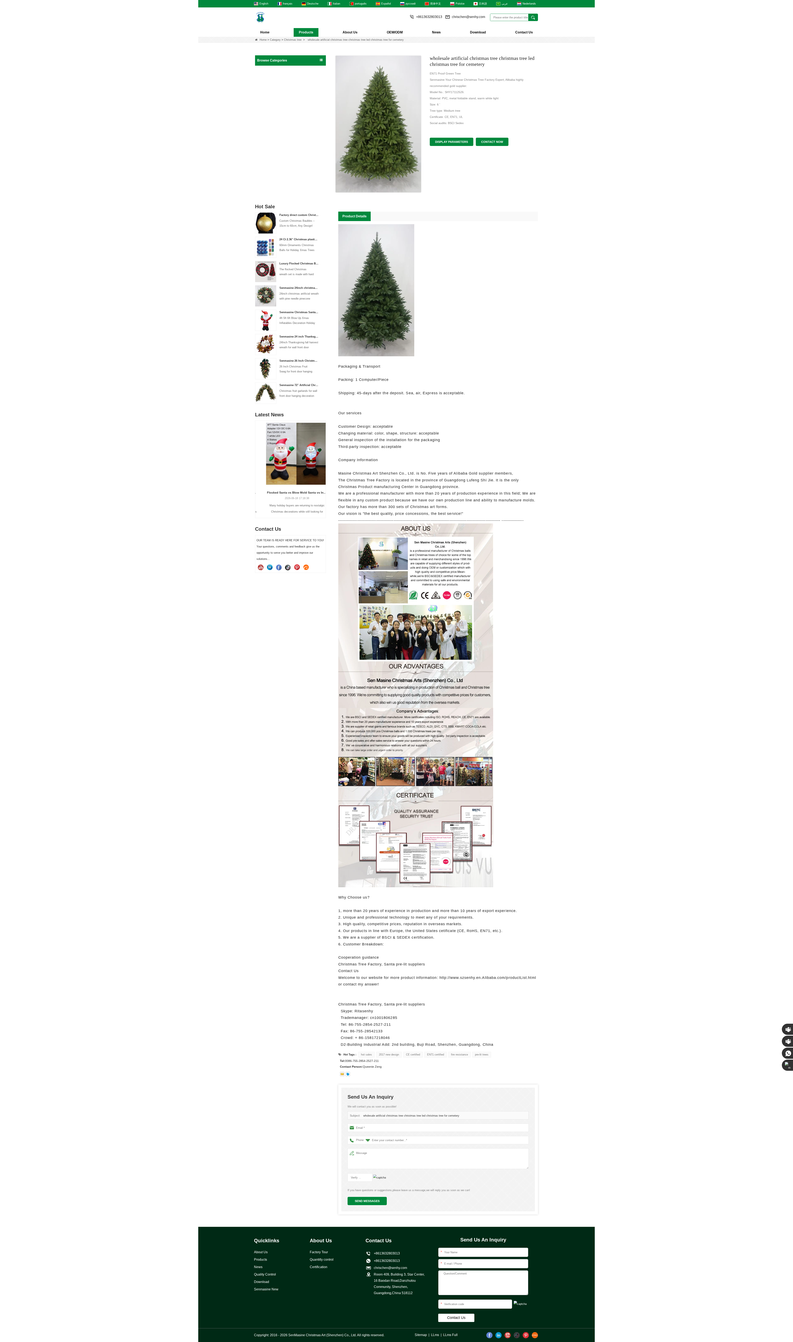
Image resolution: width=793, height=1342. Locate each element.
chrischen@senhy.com (468, 17)
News (436, 32)
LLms (435, 1335)
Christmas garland (270, 95)
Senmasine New (266, 1289)
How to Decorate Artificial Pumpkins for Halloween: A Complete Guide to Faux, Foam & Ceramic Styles (290, 492)
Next (324, 462)
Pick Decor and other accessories (280, 191)
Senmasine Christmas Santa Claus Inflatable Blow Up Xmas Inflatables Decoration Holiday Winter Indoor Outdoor (299, 312)
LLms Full (450, 1335)
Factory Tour (319, 1252)
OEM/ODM (395, 32)
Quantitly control (322, 1259)
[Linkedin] (270, 567)
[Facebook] (279, 567)
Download (478, 32)
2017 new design (389, 1054)
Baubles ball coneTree (272, 130)
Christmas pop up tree (272, 104)
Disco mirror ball (269, 173)
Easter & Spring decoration (275, 165)
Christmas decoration (272, 139)
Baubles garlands (269, 121)
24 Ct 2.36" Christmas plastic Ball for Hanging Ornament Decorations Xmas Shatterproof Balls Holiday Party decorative (299, 239)
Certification (318, 1267)
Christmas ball (267, 69)
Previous (256, 462)
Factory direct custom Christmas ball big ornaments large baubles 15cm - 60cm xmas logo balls (299, 215)
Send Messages (367, 1201)
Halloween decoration (272, 147)
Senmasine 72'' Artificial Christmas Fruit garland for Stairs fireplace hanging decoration (299, 385)
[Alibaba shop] (306, 567)
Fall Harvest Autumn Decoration (279, 156)
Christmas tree (293, 39)
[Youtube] (261, 567)
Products (306, 32)
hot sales (366, 1054)
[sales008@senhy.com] (342, 1074)
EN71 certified (435, 1054)
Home (264, 32)
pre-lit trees (481, 1054)
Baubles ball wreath (271, 113)
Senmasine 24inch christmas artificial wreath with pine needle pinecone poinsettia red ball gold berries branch (299, 287)
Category (275, 39)
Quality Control (265, 1274)
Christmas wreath (269, 87)
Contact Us (524, 32)
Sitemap (421, 1335)
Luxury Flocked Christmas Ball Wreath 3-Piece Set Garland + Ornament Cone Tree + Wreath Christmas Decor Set (299, 263)
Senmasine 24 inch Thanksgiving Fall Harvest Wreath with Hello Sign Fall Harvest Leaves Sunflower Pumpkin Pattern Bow (299, 336)
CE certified (413, 1054)
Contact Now (492, 141)
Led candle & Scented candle (277, 182)
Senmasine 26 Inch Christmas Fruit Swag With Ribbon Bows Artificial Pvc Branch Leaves (299, 360)
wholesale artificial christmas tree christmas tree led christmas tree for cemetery (411, 1115)
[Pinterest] (297, 567)
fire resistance (459, 1054)
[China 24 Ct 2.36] (265, 247)
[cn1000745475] (347, 1074)
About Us (350, 32)
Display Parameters (451, 141)
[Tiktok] (288, 567)
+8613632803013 (386, 1261)
